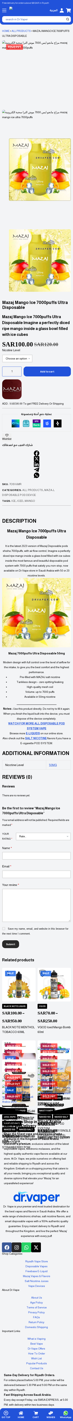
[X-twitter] (36, 1247)
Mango (30, 500)
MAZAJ (49, 490)
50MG (53, 765)
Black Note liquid (15, 1006)
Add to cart (47, 371)
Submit (10, 944)
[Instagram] (16, 1247)
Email (6, 866)
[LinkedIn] (36, 464)
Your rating (7, 836)
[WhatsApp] (36, 475)
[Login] (62, 10)
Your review (10, 885)
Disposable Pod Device (19, 495)
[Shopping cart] (68, 10)
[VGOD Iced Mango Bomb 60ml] (54, 984)
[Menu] (4, 10)
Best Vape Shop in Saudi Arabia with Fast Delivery (32, 1124)
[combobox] (34, 19)
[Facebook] (36, 453)
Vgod (42, 1006)
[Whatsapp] (26, 1247)
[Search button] (67, 19)
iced (20, 500)
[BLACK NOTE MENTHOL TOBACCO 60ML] (18, 984)
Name (7, 848)
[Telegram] (36, 469)
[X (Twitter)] (36, 458)
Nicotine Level (11, 350)
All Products (21, 31)
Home (6, 31)
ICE (13, 500)
